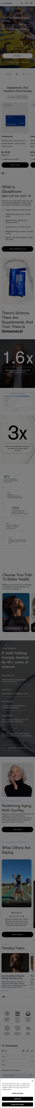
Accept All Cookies (17, 1104)
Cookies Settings (17, 1093)
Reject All (17, 1099)
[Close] (33, 1081)
